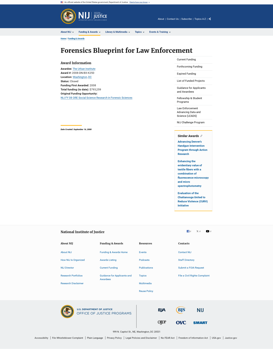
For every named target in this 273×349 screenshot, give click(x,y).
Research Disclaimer (72, 283)
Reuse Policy (146, 291)
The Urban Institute (84, 68)
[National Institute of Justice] (200, 312)
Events (142, 252)
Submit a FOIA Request (191, 267)
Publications (146, 267)
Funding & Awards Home (113, 252)
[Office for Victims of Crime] (181, 325)
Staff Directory (186, 259)
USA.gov (216, 338)
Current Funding (109, 267)
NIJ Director (67, 267)
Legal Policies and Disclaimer (141, 338)
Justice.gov (231, 338)
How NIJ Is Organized (73, 259)
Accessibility (41, 338)
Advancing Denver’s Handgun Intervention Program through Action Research (192, 148)
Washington (80, 77)
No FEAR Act (168, 338)
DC (90, 77)
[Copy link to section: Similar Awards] (200, 135)
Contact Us (173, 19)
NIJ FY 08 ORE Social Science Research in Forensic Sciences (96, 97)
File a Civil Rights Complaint (193, 275)
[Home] (93, 16)
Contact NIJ (184, 252)
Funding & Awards (76, 38)
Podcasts (144, 259)
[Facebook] (190, 233)
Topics (142, 275)
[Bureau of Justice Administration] (162, 312)
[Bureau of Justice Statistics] (181, 314)
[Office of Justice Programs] (68, 16)
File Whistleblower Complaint (67, 338)
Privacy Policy (114, 338)
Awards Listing (108, 259)
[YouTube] (209, 233)
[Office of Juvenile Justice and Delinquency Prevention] (162, 325)
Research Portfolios (71, 275)
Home (63, 38)
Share (212, 21)
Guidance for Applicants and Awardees (116, 277)
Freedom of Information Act (193, 338)
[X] (199, 233)
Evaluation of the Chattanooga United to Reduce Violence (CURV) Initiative (193, 199)
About (161, 19)
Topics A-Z (200, 19)
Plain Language (95, 338)
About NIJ (66, 252)
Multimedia (145, 283)
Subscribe (186, 19)
